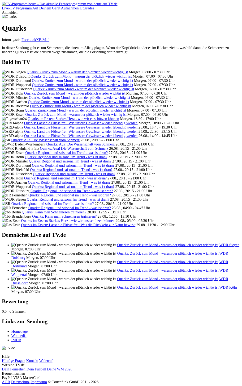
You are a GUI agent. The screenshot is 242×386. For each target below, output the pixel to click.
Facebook (29, 40)
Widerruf (45, 361)
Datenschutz (20, 382)
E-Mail (44, 40)
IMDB (16, 340)
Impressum (38, 382)
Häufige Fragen (13, 361)
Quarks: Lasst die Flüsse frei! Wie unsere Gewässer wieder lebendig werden (81, 123)
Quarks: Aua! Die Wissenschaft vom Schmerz (45, 140)
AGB (6, 382)
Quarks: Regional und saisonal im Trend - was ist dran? (66, 153)
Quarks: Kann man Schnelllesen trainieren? (54, 212)
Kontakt (32, 361)
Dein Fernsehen (14, 369)
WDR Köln (228, 287)
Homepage (19, 331)
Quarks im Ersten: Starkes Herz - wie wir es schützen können (73, 119)
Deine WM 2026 (59, 369)
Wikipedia (18, 336)
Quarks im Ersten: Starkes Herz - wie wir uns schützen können (68, 221)
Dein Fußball (36, 369)
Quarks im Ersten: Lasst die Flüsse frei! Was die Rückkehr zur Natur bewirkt (78, 225)
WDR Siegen (229, 245)
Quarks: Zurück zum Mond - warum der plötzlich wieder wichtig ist (77, 72)
